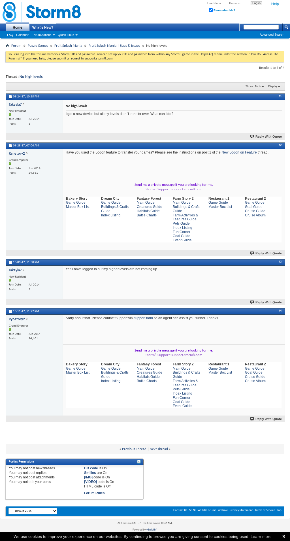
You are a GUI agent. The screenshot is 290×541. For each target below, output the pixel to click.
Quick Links (66, 35)
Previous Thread (134, 449)
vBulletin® (152, 529)
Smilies (90, 473)
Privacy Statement (241, 510)
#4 (280, 310)
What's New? (42, 27)
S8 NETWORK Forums (202, 510)
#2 (280, 145)
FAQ (10, 35)
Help (275, 4)
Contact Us (180, 510)
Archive (223, 510)
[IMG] (88, 477)
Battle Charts (147, 215)
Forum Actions (42, 35)
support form (143, 318)
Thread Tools (253, 86)
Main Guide (146, 203)
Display (273, 86)
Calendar (22, 35)
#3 (280, 261)
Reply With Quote (268, 136)
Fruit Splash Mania (68, 46)
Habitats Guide (148, 211)
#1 (280, 96)
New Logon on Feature (239, 152)
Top (279, 510)
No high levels (31, 77)
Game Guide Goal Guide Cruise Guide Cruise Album (255, 209)
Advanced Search (272, 34)
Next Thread (159, 449)
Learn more (261, 536)
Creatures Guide (149, 207)
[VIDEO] (90, 482)
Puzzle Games (38, 46)
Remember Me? (224, 10)
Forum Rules (94, 493)
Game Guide (76, 203)
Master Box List (77, 207)
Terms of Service (265, 510)
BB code (91, 468)
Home (17, 27)
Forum (16, 46)
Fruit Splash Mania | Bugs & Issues (114, 46)
